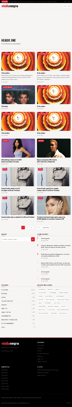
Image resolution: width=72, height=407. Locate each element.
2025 (4, 372)
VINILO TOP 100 (42, 361)
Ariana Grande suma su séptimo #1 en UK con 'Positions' (17, 217)
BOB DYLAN (41, 309)
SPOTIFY (63, 306)
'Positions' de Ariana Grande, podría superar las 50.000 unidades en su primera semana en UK (51, 218)
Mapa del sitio (41, 375)
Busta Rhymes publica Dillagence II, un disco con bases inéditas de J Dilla (55, 255)
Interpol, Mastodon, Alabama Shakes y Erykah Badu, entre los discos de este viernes (55, 246)
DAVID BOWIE (42, 306)
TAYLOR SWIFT (42, 292)
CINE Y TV (40, 359)
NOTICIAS (40, 348)
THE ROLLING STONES (63, 299)
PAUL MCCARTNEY (43, 313)
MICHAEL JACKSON (53, 306)
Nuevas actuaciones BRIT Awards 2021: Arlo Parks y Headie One (47, 161)
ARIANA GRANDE (63, 292)
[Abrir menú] (69, 6)
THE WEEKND (52, 292)
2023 (4, 378)
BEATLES (50, 289)
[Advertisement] (36, 22)
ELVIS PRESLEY (49, 296)
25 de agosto (45, 272)
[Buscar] (65, 6)
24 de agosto (45, 279)
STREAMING (47, 303)
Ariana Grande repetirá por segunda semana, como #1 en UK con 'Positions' (48, 189)
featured (39, 356)
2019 (5, 389)
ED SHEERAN (41, 289)
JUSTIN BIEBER (60, 296)
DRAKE (57, 289)
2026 (4, 370)
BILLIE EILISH (63, 313)
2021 (4, 383)
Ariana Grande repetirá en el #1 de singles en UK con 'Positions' (10, 189)
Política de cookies (43, 372)
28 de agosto (45, 238)
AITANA (40, 296)
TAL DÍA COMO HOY (43, 353)
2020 (5, 386)
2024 (4, 375)
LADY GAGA (57, 303)
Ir (32, 239)
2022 (4, 381)
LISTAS (39, 351)
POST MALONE (50, 299)
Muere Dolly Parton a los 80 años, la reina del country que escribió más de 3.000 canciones (55, 264)
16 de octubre (5, 73)
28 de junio (4, 106)
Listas (69, 1)
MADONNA (54, 313)
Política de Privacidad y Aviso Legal (47, 370)
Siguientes (46, 227)
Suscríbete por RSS (7, 351)
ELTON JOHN (50, 309)
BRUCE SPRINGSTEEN (63, 309)
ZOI (29, 403)
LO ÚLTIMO (40, 345)
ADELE (40, 303)
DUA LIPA (40, 299)
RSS (65, 1)
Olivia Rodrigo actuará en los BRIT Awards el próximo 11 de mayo (11, 161)
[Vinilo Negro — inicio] (9, 6)
